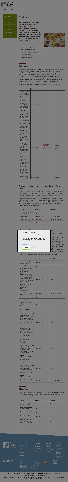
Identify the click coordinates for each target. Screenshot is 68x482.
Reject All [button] (34, 247)
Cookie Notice (25, 244)
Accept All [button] (26, 249)
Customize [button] (26, 247)
